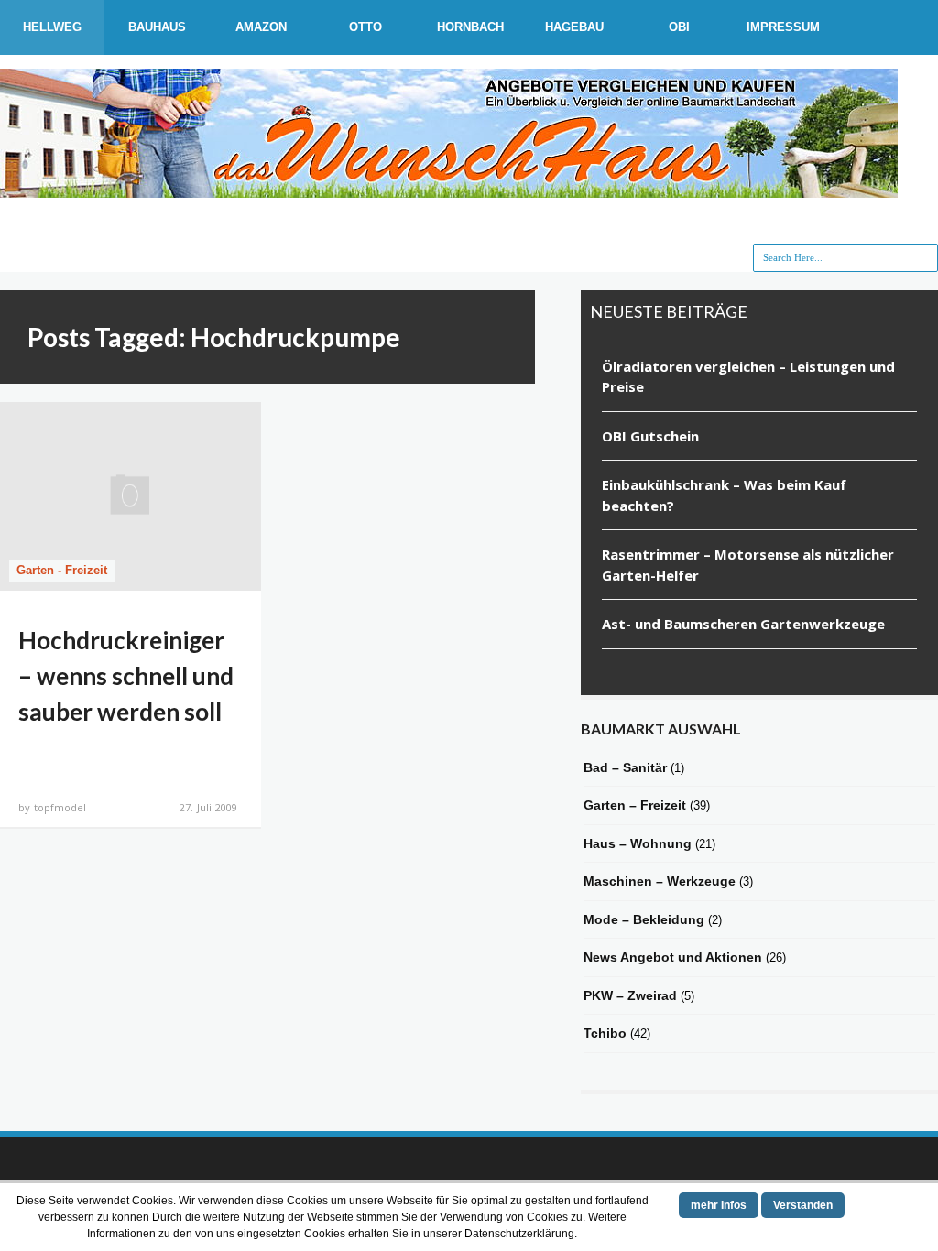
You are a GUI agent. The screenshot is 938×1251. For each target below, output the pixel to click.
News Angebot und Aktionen (673, 957)
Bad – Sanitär (625, 767)
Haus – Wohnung (638, 843)
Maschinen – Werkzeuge (660, 881)
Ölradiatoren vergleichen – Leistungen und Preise (748, 377)
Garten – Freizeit (635, 805)
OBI (679, 27)
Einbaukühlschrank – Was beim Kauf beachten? (724, 495)
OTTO (365, 27)
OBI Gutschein (650, 436)
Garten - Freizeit (61, 570)
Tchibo (605, 1033)
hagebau (574, 27)
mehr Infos (719, 1205)
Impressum (783, 27)
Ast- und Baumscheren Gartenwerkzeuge (743, 624)
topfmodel (60, 807)
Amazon (261, 27)
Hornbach (470, 27)
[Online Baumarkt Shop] (449, 188)
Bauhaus (157, 27)
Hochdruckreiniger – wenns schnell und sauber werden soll (126, 676)
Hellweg (52, 27)
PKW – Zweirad (630, 995)
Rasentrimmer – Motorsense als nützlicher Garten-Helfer (748, 564)
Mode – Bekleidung (644, 919)
